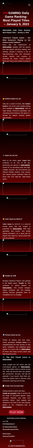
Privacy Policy (7, 433)
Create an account (9, 393)
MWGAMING (7, 47)
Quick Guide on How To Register (16, 418)
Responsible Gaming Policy (11, 429)
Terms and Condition (9, 436)
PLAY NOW (16, 412)
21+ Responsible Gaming (10, 426)
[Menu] (29, 5)
